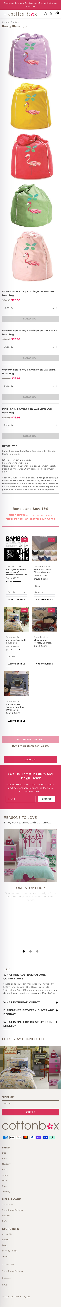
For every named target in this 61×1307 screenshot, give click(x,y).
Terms (5, 1256)
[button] (30, 446)
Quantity (8, 307)
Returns (6, 1215)
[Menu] (5, 14)
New (4, 1180)
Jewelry (6, 1191)
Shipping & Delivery (12, 1210)
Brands (6, 1239)
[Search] (45, 14)
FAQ (4, 1221)
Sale (4, 1186)
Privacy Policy (9, 1250)
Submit (30, 1112)
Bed (4, 1153)
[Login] (51, 14)
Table (5, 1175)
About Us (7, 1234)
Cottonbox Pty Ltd (20, 1296)
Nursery (6, 1164)
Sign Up (47, 799)
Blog (4, 1245)
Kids (4, 1158)
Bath (4, 1169)
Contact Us (8, 1204)
